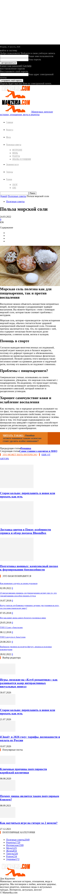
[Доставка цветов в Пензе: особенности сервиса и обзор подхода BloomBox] (17, 523)
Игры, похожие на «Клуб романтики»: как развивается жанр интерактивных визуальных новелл (29, 683)
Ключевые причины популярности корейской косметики (23, 770)
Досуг (15, 184)
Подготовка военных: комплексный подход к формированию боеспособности (29, 568)
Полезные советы (13, 144)
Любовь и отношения (21, 159)
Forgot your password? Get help (15, 65)
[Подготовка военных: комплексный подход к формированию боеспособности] (17, 560)
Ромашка (26, 448)
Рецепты (16, 156)
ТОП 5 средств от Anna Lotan (13, 637)
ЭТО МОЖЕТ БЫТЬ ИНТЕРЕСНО (19, 454)
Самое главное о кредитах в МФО (38, 451)
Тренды (9, 171)
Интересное (17, 149)
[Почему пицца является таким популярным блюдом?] (7, 790)
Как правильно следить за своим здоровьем (18, 583)
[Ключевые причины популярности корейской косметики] (7, 763)
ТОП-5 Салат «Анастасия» (11, 627)
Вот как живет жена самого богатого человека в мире (23, 618)
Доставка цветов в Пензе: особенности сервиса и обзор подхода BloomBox (25, 531)
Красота (9, 129)
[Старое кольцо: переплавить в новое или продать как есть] (17, 487)
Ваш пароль (34, 59)
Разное (9, 179)
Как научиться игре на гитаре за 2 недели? (29, 823)
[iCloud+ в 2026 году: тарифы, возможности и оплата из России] (7, 730)
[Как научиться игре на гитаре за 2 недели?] (7, 817)
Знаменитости (12, 164)
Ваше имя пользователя (40, 56)
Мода (8, 137)
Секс (14, 187)
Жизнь (15, 152)
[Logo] (15, 97)
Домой (3, 196)
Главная (9, 122)
